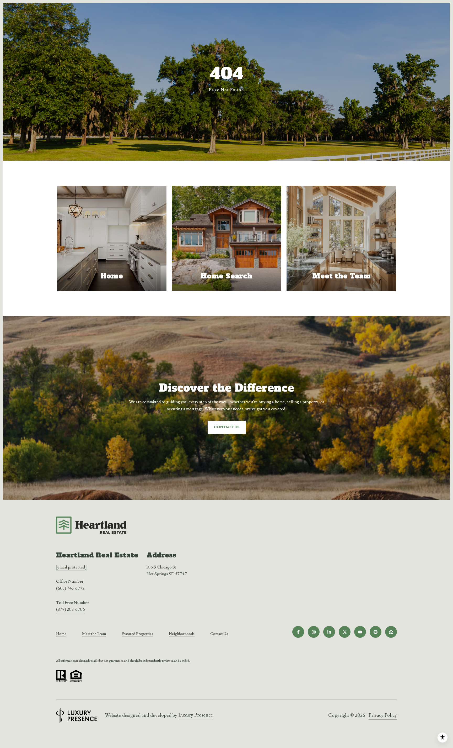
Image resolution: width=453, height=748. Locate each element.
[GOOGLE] (375, 632)
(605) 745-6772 (70, 588)
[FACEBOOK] (298, 632)
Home (61, 633)
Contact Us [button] (226, 427)
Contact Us (219, 634)
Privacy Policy (383, 715)
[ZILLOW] (391, 632)
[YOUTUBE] (360, 632)
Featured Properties (137, 633)
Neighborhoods (182, 633)
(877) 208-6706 (70, 609)
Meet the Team (94, 633)
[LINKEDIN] (329, 632)
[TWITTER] (344, 632)
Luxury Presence (196, 715)
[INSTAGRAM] (314, 632)
